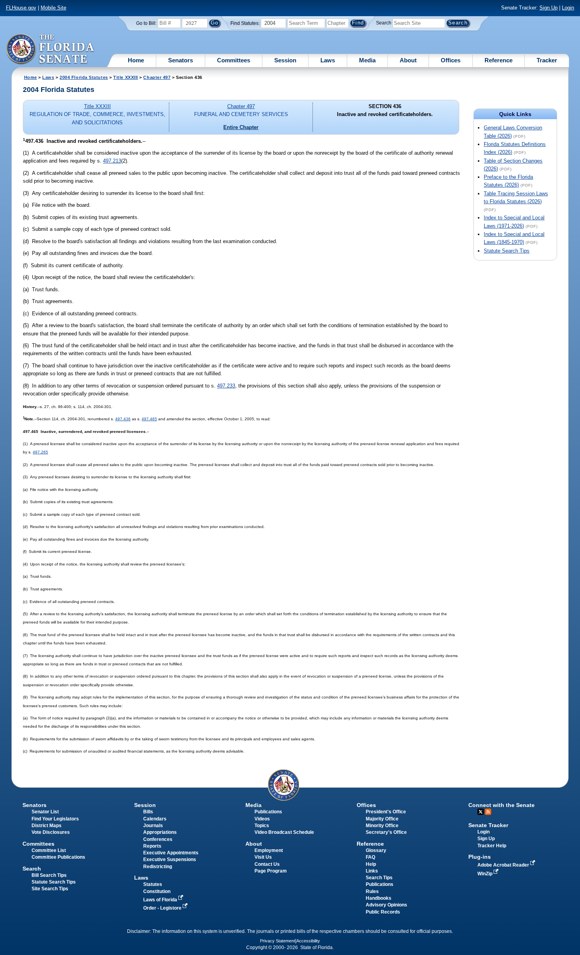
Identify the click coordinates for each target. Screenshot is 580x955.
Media (367, 60)
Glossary (376, 850)
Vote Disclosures (51, 832)
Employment (268, 850)
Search (383, 23)
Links (372, 871)
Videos (262, 818)
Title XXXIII (125, 77)
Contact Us (267, 864)
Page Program (270, 871)
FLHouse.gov (21, 8)
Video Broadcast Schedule (284, 832)
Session (285, 60)
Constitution (156, 891)
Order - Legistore (163, 908)
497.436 (123, 419)
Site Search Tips (50, 888)
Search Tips (379, 877)
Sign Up (548, 8)
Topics (261, 825)
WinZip (485, 873)
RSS (488, 812)
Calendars (155, 818)
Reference (499, 60)
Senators (180, 60)
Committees (233, 60)
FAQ (370, 857)
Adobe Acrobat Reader (503, 865)
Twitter (480, 812)
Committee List (49, 850)
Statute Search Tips (506, 251)
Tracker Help (491, 845)
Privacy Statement (277, 940)
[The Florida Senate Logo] (50, 49)
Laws (327, 60)
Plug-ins (479, 857)
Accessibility (308, 940)
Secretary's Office (386, 832)
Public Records (383, 912)
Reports (152, 846)
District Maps (47, 825)
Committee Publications (58, 857)
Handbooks (378, 898)
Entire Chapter (240, 127)
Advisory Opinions (386, 905)
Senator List (45, 811)
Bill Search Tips (49, 875)
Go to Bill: (146, 23)
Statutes (152, 884)
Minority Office (382, 825)
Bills (148, 811)
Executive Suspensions (169, 859)
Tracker (547, 60)
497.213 (112, 161)
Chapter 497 (156, 77)
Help (371, 864)
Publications (268, 811)
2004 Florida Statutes (84, 77)
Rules (372, 891)
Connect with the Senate (501, 805)
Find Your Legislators (55, 818)
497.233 (226, 386)
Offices (450, 60)
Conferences (157, 839)
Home (136, 60)
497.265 (40, 452)
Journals (153, 825)
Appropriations (160, 832)
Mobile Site (53, 8)
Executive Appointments (170, 852)
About (408, 60)
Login (568, 8)
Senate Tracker (488, 825)
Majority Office (382, 818)
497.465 (149, 419)
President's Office (386, 811)
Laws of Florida (160, 899)
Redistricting (157, 866)
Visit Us (263, 857)
